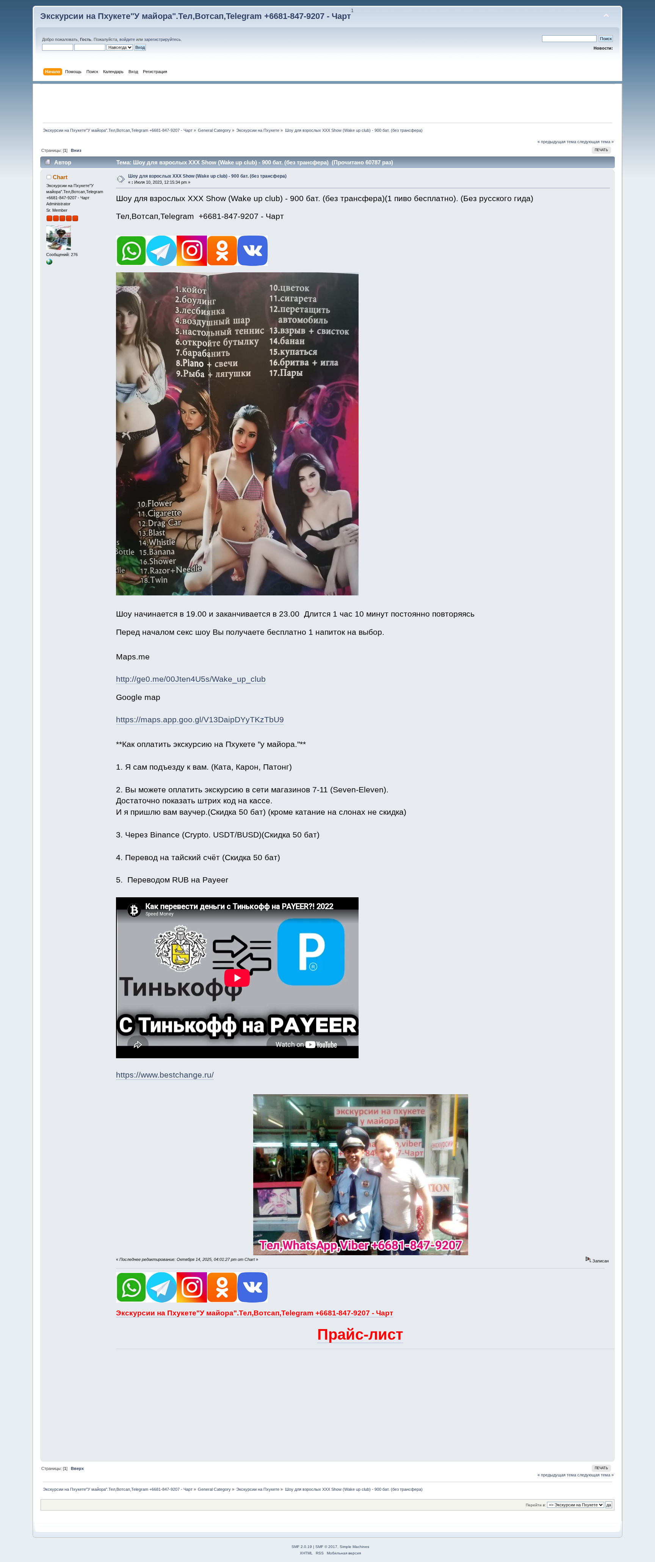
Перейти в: (536, 1505)
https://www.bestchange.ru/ (165, 1074)
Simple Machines (354, 1547)
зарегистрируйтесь (162, 39)
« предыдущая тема (556, 141)
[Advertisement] (327, 103)
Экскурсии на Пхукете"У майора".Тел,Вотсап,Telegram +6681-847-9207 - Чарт (195, 16)
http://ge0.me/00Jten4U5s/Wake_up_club (191, 679)
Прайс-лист (360, 1334)
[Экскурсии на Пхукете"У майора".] (49, 263)
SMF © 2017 (326, 1547)
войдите (127, 39)
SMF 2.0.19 (301, 1547)
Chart (60, 177)
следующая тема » (595, 141)
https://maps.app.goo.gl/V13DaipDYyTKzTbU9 (200, 719)
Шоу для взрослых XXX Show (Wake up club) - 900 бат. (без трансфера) (207, 176)
